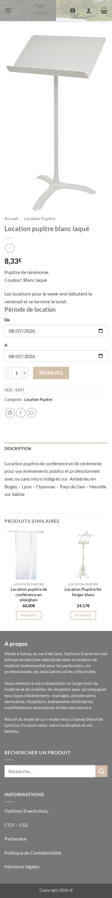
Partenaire (15, 838)
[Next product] (9, 248)
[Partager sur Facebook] (21, 413)
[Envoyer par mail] (31, 413)
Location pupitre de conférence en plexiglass (29, 594)
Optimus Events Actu (26, 811)
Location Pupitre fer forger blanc (83, 592)
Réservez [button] (28, 615)
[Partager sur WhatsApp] (10, 413)
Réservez (51, 372)
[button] (8, 10)
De (7, 319)
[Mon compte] (89, 10)
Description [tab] (17, 448)
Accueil (11, 218)
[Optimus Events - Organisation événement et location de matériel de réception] (40, 10)
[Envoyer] (102, 771)
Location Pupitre (39, 218)
